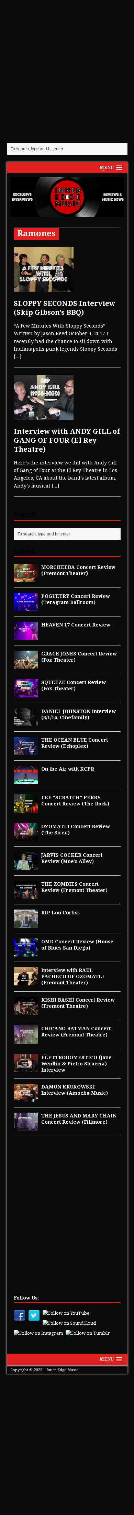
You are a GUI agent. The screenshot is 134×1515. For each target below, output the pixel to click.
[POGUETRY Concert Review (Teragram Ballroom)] (26, 607)
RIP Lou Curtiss (60, 912)
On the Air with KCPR (67, 769)
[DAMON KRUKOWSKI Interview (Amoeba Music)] (26, 1098)
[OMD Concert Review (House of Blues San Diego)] (26, 952)
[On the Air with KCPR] (26, 780)
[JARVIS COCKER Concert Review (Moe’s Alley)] (26, 866)
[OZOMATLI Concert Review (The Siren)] (26, 837)
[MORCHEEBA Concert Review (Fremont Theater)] (26, 578)
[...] (17, 356)
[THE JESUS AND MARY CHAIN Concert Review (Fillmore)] (26, 1127)
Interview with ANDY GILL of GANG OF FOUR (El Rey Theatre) (67, 440)
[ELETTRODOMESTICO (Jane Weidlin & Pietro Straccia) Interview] (26, 1068)
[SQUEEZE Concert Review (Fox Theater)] (26, 693)
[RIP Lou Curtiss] (26, 923)
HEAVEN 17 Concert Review (75, 625)
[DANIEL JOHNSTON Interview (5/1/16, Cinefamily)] (26, 722)
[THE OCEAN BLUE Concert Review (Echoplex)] (26, 751)
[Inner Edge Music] (67, 197)
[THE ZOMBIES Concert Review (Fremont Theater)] (26, 895)
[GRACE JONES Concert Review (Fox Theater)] (26, 665)
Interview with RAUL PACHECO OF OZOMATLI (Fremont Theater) (72, 976)
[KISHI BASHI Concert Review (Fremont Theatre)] (26, 1011)
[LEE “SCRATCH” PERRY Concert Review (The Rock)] (26, 808)
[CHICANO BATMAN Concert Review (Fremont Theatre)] (26, 1039)
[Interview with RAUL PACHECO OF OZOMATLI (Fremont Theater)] (26, 981)
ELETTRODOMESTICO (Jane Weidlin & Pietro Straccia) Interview (76, 1064)
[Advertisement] (67, 70)
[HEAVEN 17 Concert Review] (26, 636)
